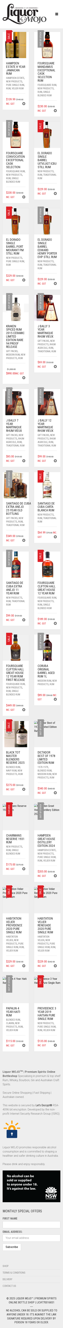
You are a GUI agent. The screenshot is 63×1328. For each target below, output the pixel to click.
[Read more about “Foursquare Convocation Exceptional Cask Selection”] (23, 197)
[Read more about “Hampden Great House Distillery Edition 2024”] (55, 876)
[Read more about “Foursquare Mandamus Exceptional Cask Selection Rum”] (55, 111)
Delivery (7, 1279)
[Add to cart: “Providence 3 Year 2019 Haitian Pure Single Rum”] (55, 1045)
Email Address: (12, 1231)
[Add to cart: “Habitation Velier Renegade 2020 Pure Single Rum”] (55, 966)
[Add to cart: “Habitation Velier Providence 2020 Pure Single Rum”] (23, 966)
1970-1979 (43, 767)
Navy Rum (11, 770)
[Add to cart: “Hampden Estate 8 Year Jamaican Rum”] (23, 104)
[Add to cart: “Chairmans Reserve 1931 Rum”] (23, 869)
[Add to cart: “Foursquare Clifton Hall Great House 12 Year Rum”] (55, 624)
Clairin (10, 1023)
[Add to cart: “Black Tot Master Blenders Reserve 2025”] (23, 790)
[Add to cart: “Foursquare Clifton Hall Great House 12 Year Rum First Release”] (23, 710)
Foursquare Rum (47, 85)
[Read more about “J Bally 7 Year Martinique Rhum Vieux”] (23, 461)
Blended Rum (13, 767)
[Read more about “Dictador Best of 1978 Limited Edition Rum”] (55, 793)
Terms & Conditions (14, 1272)
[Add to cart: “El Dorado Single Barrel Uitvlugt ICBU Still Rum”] (55, 194)
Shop (6, 1266)
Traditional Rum (47, 351)
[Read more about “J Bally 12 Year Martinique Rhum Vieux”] (55, 461)
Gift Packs (12, 351)
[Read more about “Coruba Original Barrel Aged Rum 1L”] (55, 699)
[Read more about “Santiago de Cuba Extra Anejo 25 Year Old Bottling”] (23, 541)
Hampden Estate (15, 78)
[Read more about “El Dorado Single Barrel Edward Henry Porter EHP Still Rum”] (55, 284)
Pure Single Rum (15, 85)
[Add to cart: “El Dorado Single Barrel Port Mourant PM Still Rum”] (23, 280)
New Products (14, 81)
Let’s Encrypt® (44, 1105)
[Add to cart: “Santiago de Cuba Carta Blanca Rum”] (55, 537)
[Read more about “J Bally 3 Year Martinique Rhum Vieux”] (55, 367)
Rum (8, 88)
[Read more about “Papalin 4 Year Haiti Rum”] (23, 1046)
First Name (10, 1218)
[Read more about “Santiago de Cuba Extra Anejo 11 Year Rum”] (23, 620)
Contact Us (9, 1286)
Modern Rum (13, 354)
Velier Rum (18, 88)
